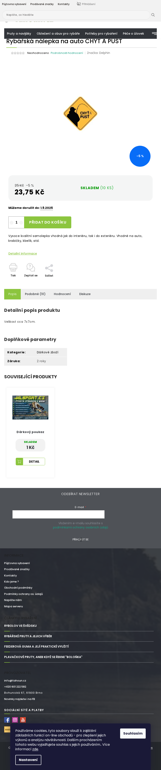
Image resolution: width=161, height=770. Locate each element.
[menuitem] (19, 33)
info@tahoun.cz (15, 680)
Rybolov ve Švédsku (20, 626)
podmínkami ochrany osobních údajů (80, 527)
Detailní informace (22, 254)
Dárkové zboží (47, 352)
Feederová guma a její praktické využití (36, 646)
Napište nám (13, 600)
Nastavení (28, 759)
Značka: (98, 53)
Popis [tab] (12, 294)
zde (35, 749)
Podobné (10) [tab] (35, 294)
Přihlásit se (80, 539)
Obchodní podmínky (18, 587)
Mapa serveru (13, 606)
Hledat (156, 15)
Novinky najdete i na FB (19, 699)
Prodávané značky (17, 569)
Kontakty (10, 575)
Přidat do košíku (47, 222)
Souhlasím (133, 733)
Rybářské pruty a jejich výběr (28, 636)
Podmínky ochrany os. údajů (23, 594)
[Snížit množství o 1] (11, 223)
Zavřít (51, 262)
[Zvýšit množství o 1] (21, 223)
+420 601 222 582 (15, 686)
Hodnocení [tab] (62, 294)
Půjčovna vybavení (17, 563)
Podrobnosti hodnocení (67, 53)
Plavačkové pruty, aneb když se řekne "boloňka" (43, 657)
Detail (34, 461)
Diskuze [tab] (85, 294)
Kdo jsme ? (11, 581)
